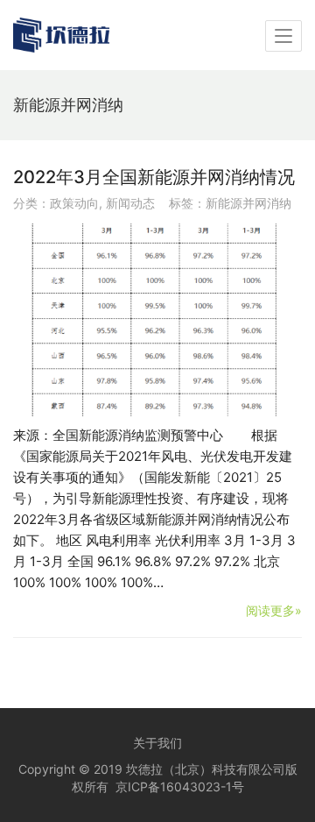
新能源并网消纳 (248, 202)
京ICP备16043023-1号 (180, 786)
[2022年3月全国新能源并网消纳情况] (157, 319)
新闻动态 (130, 202)
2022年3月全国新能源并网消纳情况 (154, 177)
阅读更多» (274, 610)
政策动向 (74, 202)
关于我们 (157, 742)
